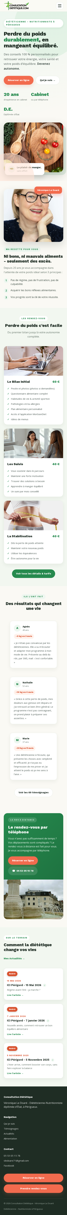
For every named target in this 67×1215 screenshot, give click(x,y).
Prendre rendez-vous (33, 1188)
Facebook (9, 1165)
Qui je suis (9, 1123)
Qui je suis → (47, 80)
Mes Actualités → (14, 958)
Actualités (9, 1133)
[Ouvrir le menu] (59, 5)
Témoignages (11, 1128)
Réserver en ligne (18, 80)
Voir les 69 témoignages (34, 792)
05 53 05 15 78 (23, 870)
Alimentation (10, 1138)
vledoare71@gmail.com (16, 1160)
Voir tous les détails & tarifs (33, 573)
